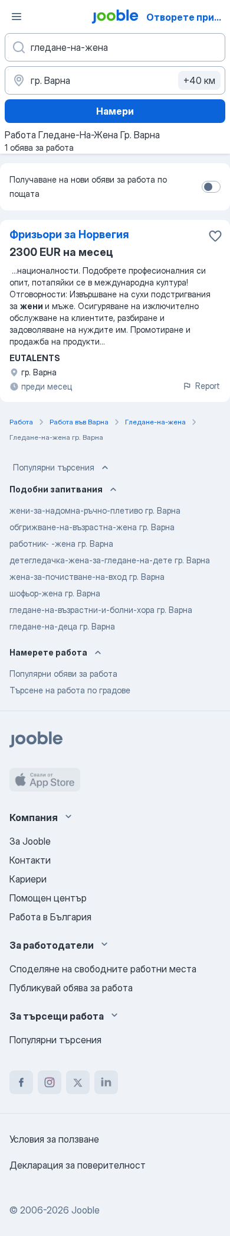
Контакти (30, 860)
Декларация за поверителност (77, 1165)
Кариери (28, 879)
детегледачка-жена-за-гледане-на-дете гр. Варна (109, 560)
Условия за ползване (54, 1139)
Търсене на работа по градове (69, 690)
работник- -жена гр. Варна (61, 543)
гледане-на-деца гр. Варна (62, 626)
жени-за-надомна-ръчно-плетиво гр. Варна (94, 510)
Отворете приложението (187, 17)
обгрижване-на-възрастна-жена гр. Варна (92, 527)
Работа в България (50, 917)
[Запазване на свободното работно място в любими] (215, 235)
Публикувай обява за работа (71, 988)
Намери (115, 111)
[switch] (211, 187)
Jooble (85, 1210)
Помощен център (48, 898)
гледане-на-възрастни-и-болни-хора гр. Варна (100, 610)
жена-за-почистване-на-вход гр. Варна (87, 577)
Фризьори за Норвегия (69, 234)
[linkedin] (106, 1082)
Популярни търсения (53, 467)
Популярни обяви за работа (63, 674)
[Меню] (16, 16)
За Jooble (30, 841)
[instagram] (49, 1082)
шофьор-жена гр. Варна (54, 593)
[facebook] (21, 1082)
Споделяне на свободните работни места (102, 969)
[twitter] (78, 1082)
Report (207, 386)
